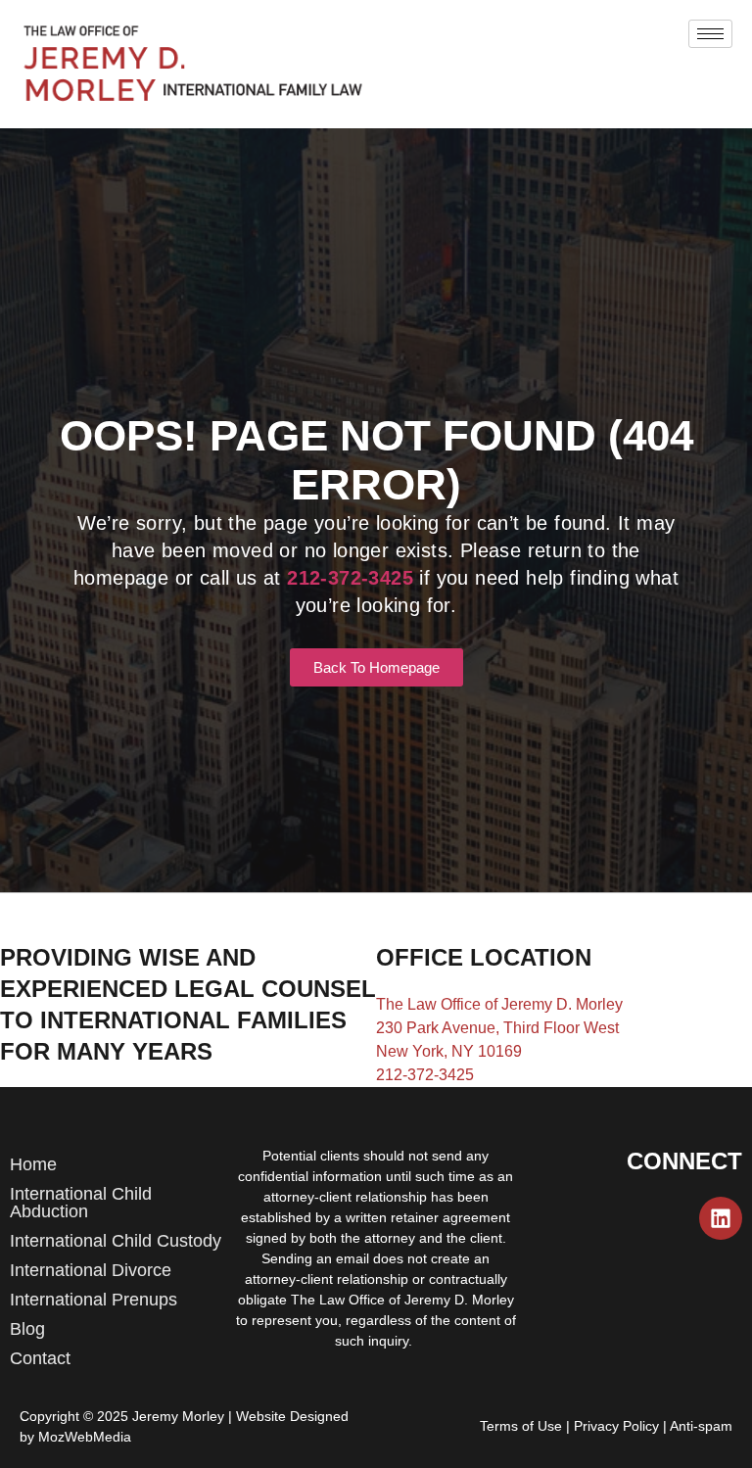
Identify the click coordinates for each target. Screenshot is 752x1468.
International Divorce (90, 1270)
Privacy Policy (616, 1426)
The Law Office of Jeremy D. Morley (499, 1004)
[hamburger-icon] (710, 34)
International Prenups (93, 1299)
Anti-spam (701, 1426)
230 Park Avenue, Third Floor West (497, 1027)
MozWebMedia (84, 1436)
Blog (27, 1329)
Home (33, 1164)
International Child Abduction (81, 1202)
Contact (40, 1358)
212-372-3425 (425, 1074)
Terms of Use (521, 1426)
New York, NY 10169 (449, 1051)
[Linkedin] (720, 1218)
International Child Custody (115, 1241)
